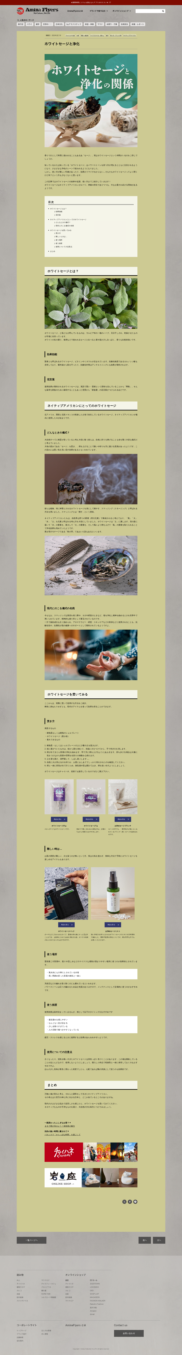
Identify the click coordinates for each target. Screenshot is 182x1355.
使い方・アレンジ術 (116, 35)
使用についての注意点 (64, 247)
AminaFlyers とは (75, 1325)
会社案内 (20, 1341)
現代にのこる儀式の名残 (65, 226)
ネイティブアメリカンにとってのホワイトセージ (68, 219)
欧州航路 (20, 1297)
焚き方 (58, 233)
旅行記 (20, 24)
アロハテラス (46, 1287)
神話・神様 (89, 24)
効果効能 (59, 211)
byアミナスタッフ (73, 24)
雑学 (37, 24)
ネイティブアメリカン (129, 35)
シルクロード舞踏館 (48, 1297)
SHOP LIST (94, 1294)
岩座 (73, 35)
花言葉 (58, 215)
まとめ (52, 251)
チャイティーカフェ (48, 1284)
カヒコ (19, 1290)
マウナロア (45, 1280)
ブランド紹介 (22, 1334)
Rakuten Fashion (97, 1304)
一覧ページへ (32, 1240)
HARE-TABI (45, 1294)
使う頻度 (59, 243)
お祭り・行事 (112, 24)
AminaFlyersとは (75, 11)
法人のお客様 (46, 1330)
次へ (159, 1240)
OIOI (91, 1290)
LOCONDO (94, 1287)
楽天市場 (93, 1307)
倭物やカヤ (21, 1287)
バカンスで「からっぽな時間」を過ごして (62, 1135)
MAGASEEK (95, 1297)
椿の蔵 (43, 1290)
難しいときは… (61, 236)
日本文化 (59, 24)
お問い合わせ (129, 1333)
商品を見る (57, 819)
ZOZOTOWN (95, 1284)
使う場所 (59, 240)
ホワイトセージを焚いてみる (61, 230)
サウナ (100, 24)
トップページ (21, 1330)
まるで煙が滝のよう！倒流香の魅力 (60, 1126)
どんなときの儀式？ (63, 222)
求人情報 (44, 1334)
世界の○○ (47, 24)
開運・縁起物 (85, 35)
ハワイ (29, 24)
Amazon (93, 1311)
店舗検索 (20, 1337)
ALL (18, 1280)
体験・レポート (138, 24)
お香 (78, 35)
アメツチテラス (22, 1301)
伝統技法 (124, 24)
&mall (92, 1314)
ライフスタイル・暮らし (97, 35)
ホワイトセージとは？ (58, 209)
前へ (145, 1240)
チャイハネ (69, 35)
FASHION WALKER (97, 1301)
